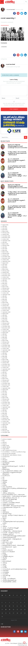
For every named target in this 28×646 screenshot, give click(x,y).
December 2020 (6, 307)
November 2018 (6, 347)
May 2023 (4, 266)
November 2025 (6, 237)
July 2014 (4, 426)
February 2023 (5, 271)
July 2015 (4, 410)
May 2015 (4, 413)
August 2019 (5, 332)
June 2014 (4, 427)
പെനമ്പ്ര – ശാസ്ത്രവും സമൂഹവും (11, 532)
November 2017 (6, 366)
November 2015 (6, 404)
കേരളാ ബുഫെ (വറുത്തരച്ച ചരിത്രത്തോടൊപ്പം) (14, 488)
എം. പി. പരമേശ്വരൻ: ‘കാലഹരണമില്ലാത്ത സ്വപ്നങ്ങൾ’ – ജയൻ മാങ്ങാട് (17, 160)
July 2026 (4, 226)
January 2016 (5, 400)
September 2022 (6, 278)
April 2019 (4, 339)
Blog (3, 440)
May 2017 (4, 375)
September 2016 (6, 388)
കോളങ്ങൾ (5, 490)
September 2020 (6, 312)
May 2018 (4, 356)
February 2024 (5, 253)
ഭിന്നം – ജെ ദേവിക (7, 543)
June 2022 (4, 282)
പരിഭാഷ (4, 526)
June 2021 (4, 297)
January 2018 (5, 362)
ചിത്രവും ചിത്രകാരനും (8, 493)
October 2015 (5, 405)
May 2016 (4, 394)
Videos (4, 458)
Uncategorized (5, 456)
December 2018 (6, 345)
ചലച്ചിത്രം (5, 491)
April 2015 (4, 415)
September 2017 (6, 369)
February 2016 (5, 399)
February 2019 (5, 342)
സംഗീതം (4, 567)
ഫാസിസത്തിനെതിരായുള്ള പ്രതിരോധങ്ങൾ (13, 536)
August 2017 (5, 370)
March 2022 (5, 286)
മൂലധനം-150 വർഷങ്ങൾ (8, 551)
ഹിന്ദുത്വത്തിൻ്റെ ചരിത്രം (9, 581)
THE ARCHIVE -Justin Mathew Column (11, 455)
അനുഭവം (4, 459)
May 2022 (4, 283)
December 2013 (6, 432)
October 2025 (5, 239)
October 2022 (5, 277)
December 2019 (6, 326)
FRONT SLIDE (5, 445)
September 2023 (6, 261)
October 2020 (5, 310)
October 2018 (5, 348)
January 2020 (5, 324)
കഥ (3, 477)
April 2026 (4, 229)
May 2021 (4, 299)
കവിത (4, 483)
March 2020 (5, 321)
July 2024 (4, 247)
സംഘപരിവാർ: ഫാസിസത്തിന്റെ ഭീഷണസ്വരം (14, 569)
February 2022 (5, 288)
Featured (4, 444)
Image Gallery (5, 448)
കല (3, 478)
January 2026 (5, 234)
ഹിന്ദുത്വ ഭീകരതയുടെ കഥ (9, 580)
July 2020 (4, 315)
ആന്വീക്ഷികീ (5, 463)
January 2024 (5, 255)
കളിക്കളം (4, 482)
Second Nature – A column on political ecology (14, 452)
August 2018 (5, 351)
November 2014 (6, 419)
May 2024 (4, 250)
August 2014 (5, 424)
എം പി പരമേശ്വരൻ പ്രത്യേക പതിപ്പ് (12, 471)
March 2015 (5, 416)
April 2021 (4, 301)
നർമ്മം (4, 520)
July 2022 (4, 280)
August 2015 (5, 408)
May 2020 (4, 318)
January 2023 (5, 272)
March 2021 (5, 302)
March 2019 (5, 340)
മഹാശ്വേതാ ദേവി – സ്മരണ (9, 547)
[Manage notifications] (24, 642)
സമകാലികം (5, 570)
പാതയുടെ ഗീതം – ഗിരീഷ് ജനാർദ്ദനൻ (12, 531)
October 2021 (5, 293)
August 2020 (5, 313)
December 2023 (6, 256)
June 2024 (4, 248)
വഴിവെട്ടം (4, 562)
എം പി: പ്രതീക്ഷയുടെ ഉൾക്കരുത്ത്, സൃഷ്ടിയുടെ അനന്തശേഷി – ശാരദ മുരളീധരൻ (17, 167)
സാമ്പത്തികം (5, 572)
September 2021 (6, 294)
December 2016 (6, 383)
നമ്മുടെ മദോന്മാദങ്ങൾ (8, 504)
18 (5, 609)
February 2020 (5, 323)
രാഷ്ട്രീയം (4, 555)
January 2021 (5, 305)
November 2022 (6, 275)
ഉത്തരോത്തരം (6, 469)
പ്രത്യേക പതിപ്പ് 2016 (8, 534)
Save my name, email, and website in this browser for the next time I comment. (14, 104)
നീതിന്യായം (5, 512)
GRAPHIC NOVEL (6, 447)
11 (5, 606)
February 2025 (5, 245)
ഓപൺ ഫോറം (6, 475)
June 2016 (4, 393)
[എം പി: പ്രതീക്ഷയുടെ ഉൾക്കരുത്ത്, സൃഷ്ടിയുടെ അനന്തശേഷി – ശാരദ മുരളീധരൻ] (3, 168)
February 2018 (5, 361)
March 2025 (5, 244)
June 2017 (4, 373)
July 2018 (4, 353)
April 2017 (4, 377)
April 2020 (4, 320)
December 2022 (6, 274)
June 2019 (4, 335)
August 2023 (5, 263)
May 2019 (4, 337)
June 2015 (4, 411)
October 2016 (5, 386)
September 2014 (6, 423)
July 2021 (4, 296)
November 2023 (6, 258)
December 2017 (6, 364)
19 (9, 609)
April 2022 (4, 285)
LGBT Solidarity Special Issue (9, 450)
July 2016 (4, 391)
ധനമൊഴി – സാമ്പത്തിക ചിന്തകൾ (11, 502)
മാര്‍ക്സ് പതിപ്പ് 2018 (7, 550)
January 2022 (5, 289)
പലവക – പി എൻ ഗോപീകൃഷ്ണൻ (10, 528)
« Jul (2, 624)
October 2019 (5, 329)
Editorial (4, 442)
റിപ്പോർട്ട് (4, 558)
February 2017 (5, 380)
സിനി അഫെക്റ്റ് (6, 575)
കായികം (4, 485)
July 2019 (4, 334)
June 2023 (4, 264)
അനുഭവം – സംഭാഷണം (8, 461)
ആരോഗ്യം (5, 464)
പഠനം (3, 524)
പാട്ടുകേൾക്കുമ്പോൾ (7, 529)
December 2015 (6, 402)
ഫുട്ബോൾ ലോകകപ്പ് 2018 (9, 537)
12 (9, 606)
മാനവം (4, 548)
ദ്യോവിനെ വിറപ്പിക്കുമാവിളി (9, 499)
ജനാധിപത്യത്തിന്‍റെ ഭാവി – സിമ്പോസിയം (13, 494)
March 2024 (5, 251)
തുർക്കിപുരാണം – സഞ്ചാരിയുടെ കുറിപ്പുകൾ (14, 496)
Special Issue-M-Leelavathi (9, 453)
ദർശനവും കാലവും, (7, 501)
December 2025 (6, 236)
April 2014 (4, 429)
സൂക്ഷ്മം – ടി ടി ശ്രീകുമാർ (8, 578)
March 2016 (5, 397)
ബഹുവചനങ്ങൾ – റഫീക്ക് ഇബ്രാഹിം (12, 539)
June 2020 (4, 316)
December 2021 (6, 291)
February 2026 (5, 232)
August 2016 (5, 389)
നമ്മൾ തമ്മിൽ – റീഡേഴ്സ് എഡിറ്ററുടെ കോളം (13, 505)
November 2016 (6, 385)
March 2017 (5, 378)
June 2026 (4, 228)
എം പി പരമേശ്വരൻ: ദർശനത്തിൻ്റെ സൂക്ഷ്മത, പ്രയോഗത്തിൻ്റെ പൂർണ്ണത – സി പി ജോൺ (17, 175)
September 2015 (6, 407)
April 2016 (4, 396)
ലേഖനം (4, 559)
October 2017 (5, 367)
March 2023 (5, 269)
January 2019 (5, 343)
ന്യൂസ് (4, 518)
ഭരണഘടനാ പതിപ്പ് (7, 542)
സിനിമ (4, 577)
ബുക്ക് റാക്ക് (5, 540)
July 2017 (4, 372)
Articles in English (6, 439)
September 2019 (6, 331)
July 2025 (4, 242)
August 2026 (5, 225)
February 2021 (5, 304)
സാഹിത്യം (5, 574)
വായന (4, 564)
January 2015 (5, 418)
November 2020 (6, 309)
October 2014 (5, 421)
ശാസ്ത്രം (4, 566)
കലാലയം (4, 480)
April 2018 (4, 358)
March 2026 (5, 231)
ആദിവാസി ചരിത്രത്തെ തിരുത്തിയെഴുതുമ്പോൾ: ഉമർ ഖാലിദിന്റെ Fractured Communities (17, 146)
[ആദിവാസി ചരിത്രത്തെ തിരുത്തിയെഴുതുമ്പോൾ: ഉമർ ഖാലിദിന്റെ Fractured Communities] (3, 146)
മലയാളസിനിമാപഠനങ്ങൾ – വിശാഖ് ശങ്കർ (13, 545)
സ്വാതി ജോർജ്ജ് (10, 9)
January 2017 (5, 381)
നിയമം (4, 510)
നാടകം (4, 509)
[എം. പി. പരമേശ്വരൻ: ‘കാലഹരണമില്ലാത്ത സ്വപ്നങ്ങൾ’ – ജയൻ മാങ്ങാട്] (3, 161)
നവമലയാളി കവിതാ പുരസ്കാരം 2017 (11, 507)
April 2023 (4, 267)
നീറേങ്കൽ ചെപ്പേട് (6, 513)
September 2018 (6, 350)
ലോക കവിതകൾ (6, 561)
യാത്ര (4, 553)
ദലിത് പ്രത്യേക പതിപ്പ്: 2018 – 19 (10, 498)
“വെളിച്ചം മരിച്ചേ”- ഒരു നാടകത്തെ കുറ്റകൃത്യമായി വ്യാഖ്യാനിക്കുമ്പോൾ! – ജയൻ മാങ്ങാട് (17, 153)
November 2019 (6, 328)
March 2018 (5, 359)
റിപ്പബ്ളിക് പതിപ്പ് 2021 (7, 556)
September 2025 (6, 240)
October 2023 (5, 259)
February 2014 (5, 431)
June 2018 (4, 354)
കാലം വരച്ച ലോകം (7, 486)
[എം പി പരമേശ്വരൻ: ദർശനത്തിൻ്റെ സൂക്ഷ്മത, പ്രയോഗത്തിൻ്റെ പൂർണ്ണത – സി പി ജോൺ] (3, 175)
